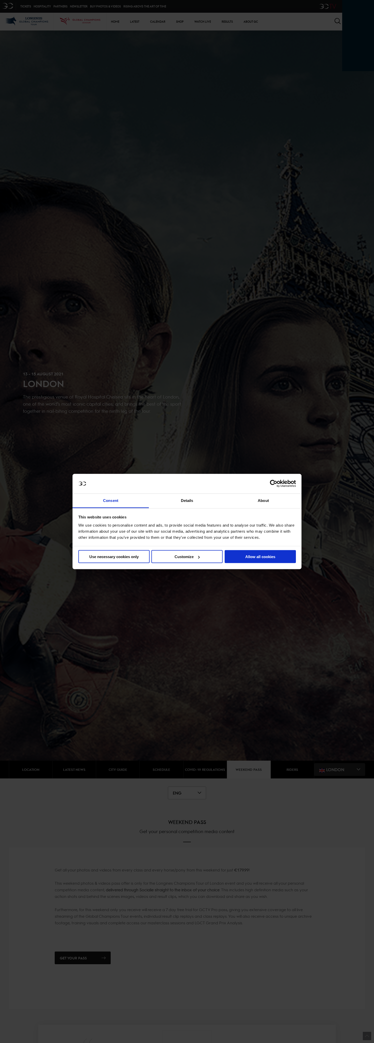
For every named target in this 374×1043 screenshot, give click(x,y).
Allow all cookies (260, 557)
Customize (184, 557)
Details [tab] (187, 500)
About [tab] (263, 500)
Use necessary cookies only (114, 557)
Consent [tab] (110, 500)
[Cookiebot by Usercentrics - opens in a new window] (273, 483)
